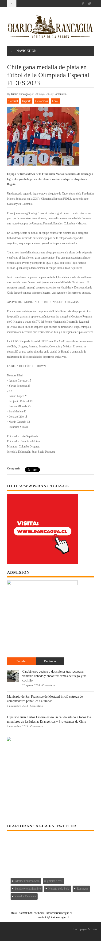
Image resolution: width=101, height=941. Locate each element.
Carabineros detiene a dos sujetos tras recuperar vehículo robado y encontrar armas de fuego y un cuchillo (54, 676)
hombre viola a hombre (28, 888)
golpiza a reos (54, 881)
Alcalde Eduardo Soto (27, 881)
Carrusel (13, 101)
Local (55, 101)
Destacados (41, 101)
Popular (21, 661)
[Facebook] (83, 3)
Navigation (26, 51)
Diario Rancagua (20, 94)
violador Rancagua (25, 896)
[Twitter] (89, 3)
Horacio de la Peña (58, 888)
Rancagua (82, 888)
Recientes (50, 661)
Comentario (60, 94)
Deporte (26, 101)
